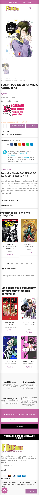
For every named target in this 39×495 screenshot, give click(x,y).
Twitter (15, 144)
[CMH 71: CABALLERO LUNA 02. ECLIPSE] (10, 230)
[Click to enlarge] (4, 59)
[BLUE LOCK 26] (10, 347)
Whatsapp (27, 144)
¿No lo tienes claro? (29, 398)
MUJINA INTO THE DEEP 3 (10, 323)
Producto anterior (31, 79)
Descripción (6, 169)
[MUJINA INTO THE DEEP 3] (10, 308)
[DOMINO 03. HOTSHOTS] (29, 230)
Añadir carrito (17, 126)
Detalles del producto (10, 201)
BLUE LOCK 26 (10, 361)
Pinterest (23, 144)
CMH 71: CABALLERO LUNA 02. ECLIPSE (10, 247)
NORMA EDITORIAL (10, 327)
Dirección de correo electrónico (19, 144)
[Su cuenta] (33, 8)
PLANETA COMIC (10, 364)
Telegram (31, 144)
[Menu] (2, 8)
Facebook (11, 144)
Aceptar (31, 491)
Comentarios (6, 206)
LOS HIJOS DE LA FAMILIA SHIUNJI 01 (28, 324)
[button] (12, 2)
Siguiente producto (36, 79)
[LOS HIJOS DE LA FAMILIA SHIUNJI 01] (29, 308)
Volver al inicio (34, 79)
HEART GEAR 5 (28, 361)
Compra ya (32, 126)
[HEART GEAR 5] (29, 347)
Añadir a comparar (10, 131)
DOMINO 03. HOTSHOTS (29, 246)
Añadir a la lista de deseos (12, 134)
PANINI (10, 251)
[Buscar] (26, 8)
